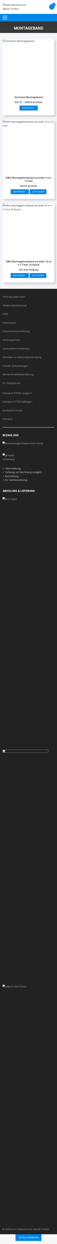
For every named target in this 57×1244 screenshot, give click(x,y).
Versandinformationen (16, 348)
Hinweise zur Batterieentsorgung (22, 357)
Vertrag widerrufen (14, 297)
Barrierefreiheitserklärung (18, 374)
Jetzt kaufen (38, 191)
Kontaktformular (13, 410)
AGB (5, 314)
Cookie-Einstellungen (15, 366)
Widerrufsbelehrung (14, 305)
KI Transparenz (12, 383)
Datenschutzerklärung (16, 331)
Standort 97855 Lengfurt (17, 393)
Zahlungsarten (11, 340)
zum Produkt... (28, 108)
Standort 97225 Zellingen (17, 402)
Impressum (9, 323)
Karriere (7, 419)
